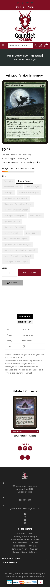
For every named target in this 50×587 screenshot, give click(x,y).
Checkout (20, 7)
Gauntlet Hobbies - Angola (25, 59)
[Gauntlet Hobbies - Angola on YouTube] (27, 3)
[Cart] (46, 45)
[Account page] (41, 45)
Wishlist (31, 7)
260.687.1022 (25, 500)
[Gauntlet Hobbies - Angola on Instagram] (22, 3)
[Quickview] (20, 448)
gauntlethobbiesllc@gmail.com (25, 508)
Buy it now (12, 283)
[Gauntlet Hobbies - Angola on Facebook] (18, 3)
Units (4, 268)
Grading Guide (33, 162)
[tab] (25, 316)
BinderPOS (39, 576)
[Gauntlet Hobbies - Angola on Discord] (32, 3)
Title (4, 176)
